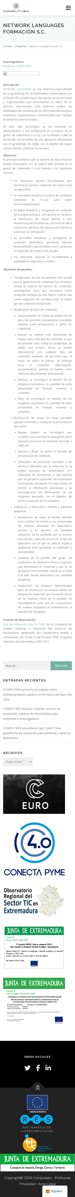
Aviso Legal (47, 1184)
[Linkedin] (48, 1068)
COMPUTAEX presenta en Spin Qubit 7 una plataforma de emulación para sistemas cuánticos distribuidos (37, 733)
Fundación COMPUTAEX (17, 66)
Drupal (35, 135)
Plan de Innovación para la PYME (24, 624)
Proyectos (20, 46)
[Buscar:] (26, 665)
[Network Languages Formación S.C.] (37, 77)
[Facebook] (38, 1068)
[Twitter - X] (27, 1068)
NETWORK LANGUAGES (17, 89)
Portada (7, 46)
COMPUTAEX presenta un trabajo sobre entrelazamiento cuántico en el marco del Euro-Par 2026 (37, 694)
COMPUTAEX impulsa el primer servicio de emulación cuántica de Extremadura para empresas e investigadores (31, 714)
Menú (68, 8)
